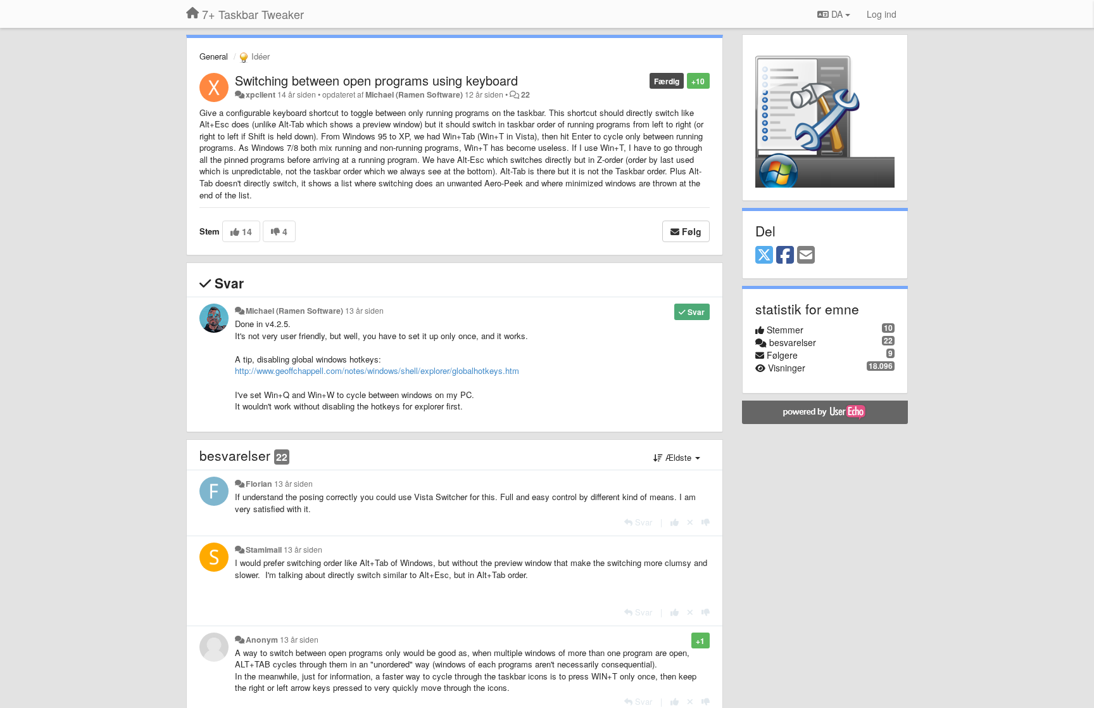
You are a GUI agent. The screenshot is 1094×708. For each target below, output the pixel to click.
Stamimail (264, 549)
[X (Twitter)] (764, 255)
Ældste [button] (678, 457)
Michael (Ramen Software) (414, 94)
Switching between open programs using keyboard (376, 80)
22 (525, 94)
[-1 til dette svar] (705, 522)
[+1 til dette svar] (674, 522)
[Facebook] (785, 255)
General (213, 56)
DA (837, 14)
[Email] (806, 255)
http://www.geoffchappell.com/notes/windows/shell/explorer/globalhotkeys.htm (377, 370)
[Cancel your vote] (690, 522)
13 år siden (364, 310)
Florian (259, 483)
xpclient (260, 94)
